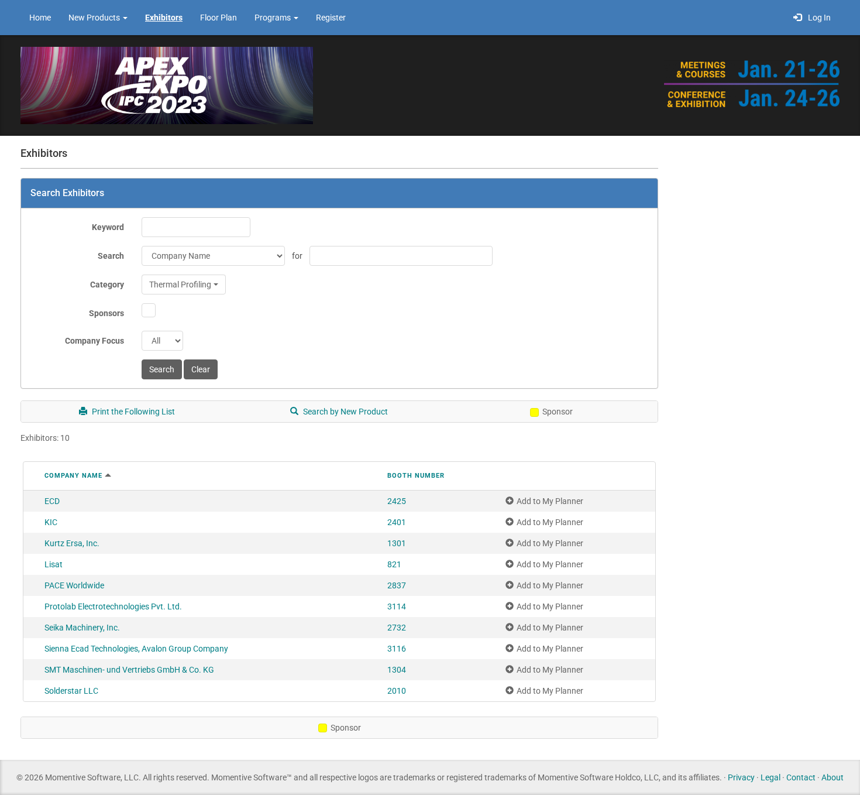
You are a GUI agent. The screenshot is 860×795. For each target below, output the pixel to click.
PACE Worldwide (74, 585)
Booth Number (416, 475)
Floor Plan (218, 17)
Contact (801, 777)
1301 (396, 543)
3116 (396, 648)
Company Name (73, 475)
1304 (396, 669)
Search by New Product (344, 411)
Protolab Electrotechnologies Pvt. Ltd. (113, 606)
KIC (50, 522)
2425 (396, 501)
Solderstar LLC (71, 690)
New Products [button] (95, 17)
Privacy (741, 777)
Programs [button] (273, 17)
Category (107, 284)
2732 (396, 627)
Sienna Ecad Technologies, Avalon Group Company (136, 648)
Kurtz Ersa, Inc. (71, 543)
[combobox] (184, 284)
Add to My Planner (550, 501)
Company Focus (94, 340)
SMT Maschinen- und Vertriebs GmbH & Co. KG (129, 669)
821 (394, 564)
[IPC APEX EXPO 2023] (166, 84)
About (832, 777)
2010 (396, 690)
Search (111, 256)
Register (331, 17)
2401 (396, 522)
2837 (396, 585)
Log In (817, 17)
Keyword (108, 227)
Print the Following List (132, 411)
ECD (52, 501)
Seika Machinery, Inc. (82, 627)
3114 (396, 606)
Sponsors (106, 313)
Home (40, 17)
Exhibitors (164, 17)
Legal (770, 777)
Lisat (53, 564)
